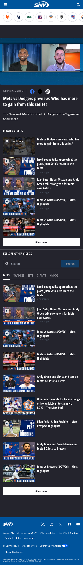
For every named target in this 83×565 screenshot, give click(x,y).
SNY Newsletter (48, 532)
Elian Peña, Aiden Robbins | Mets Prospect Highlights (57, 424)
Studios (74, 532)
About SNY (8, 532)
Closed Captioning (14, 551)
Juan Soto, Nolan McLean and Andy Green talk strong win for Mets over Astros (58, 313)
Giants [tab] (41, 275)
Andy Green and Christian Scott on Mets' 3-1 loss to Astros (57, 379)
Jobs (18, 537)
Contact (9, 537)
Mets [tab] (6, 275)
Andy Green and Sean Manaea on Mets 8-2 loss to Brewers (57, 446)
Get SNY (63, 532)
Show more (10, 118)
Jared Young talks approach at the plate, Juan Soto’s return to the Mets (57, 291)
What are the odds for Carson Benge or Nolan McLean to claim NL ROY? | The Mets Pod (58, 403)
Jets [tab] (30, 275)
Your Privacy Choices (50, 545)
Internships (29, 537)
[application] (41, 61)
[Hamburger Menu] (5, 4)
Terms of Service (28, 545)
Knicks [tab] (54, 275)
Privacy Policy (10, 545)
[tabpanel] (41, 390)
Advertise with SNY (27, 532)
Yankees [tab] (19, 275)
